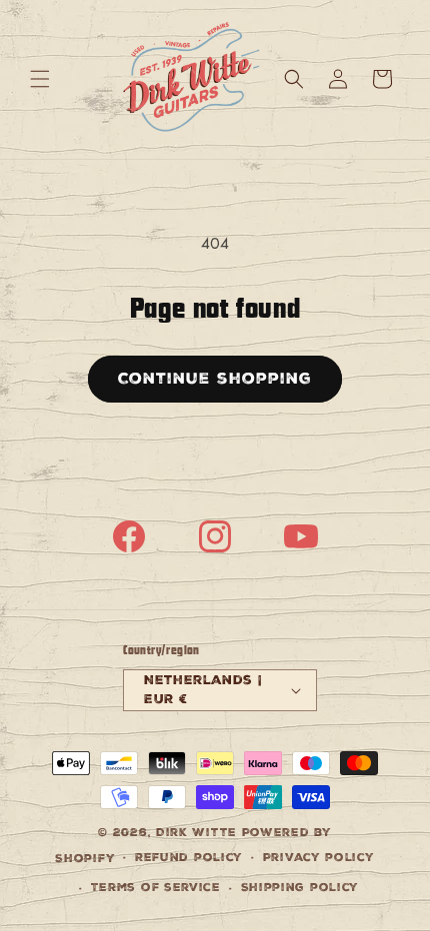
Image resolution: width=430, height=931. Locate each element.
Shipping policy (300, 887)
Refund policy (189, 857)
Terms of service (156, 887)
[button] (40, 79)
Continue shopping (215, 378)
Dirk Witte (196, 832)
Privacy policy (319, 857)
